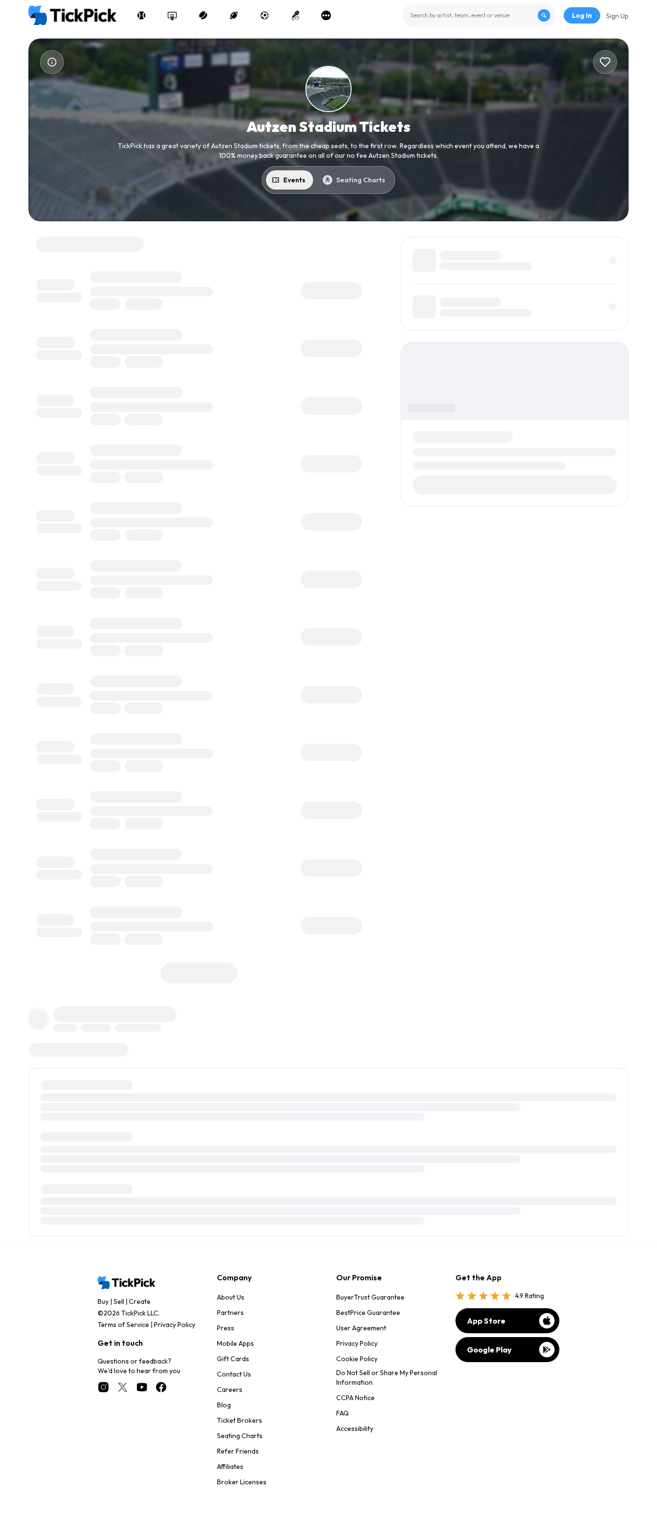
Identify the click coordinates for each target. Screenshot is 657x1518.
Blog (224, 1405)
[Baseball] (141, 15)
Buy (103, 1301)
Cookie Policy (357, 1358)
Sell (119, 1301)
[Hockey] (203, 15)
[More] (326, 15)
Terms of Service (123, 1324)
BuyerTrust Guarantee (370, 1297)
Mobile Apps (235, 1343)
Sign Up (617, 16)
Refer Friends (238, 1451)
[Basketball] (172, 15)
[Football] (233, 15)
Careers (229, 1389)
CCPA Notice (355, 1397)
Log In (582, 15)
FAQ (342, 1413)
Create (140, 1301)
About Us (230, 1297)
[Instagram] (103, 1387)
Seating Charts (240, 1435)
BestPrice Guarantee (368, 1312)
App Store (486, 1321)
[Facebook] (161, 1387)
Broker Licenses (241, 1482)
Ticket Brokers (239, 1420)
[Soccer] (264, 15)
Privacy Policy (174, 1324)
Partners (230, 1312)
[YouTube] (142, 1387)
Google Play (489, 1349)
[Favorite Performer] (605, 62)
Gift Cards (233, 1358)
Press (225, 1328)
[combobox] (479, 15)
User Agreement (361, 1328)
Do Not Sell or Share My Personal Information (386, 1377)
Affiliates (230, 1466)
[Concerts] (295, 15)
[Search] (544, 15)
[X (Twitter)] (122, 1387)
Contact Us (234, 1374)
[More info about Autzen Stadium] (52, 62)
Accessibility (354, 1428)
